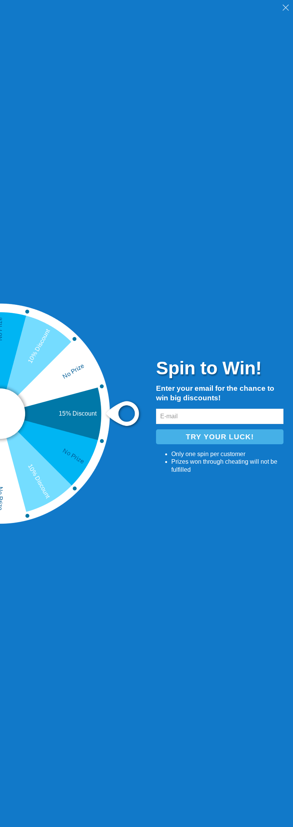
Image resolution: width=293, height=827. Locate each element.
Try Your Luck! (220, 437)
